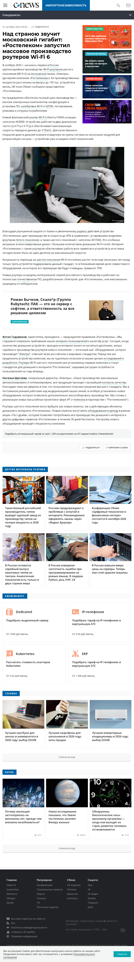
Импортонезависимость (66, 5)
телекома (79, 399)
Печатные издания (47, 907)
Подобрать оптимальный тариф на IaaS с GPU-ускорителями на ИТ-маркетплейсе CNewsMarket (59, 433)
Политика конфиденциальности (29, 927)
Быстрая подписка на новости (28, 918)
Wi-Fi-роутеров (52, 69)
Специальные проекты (50, 889)
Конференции (45, 885)
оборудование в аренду (103, 410)
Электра (24, 354)
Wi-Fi (40, 106)
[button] (118, 5)
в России (53, 65)
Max (90, 885)
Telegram (93, 902)
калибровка (28, 106)
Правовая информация (24, 936)
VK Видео (93, 893)
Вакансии (72, 893)
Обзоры (11, 898)
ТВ (38, 902)
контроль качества (114, 382)
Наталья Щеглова (14, 378)
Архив (10, 902)
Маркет (41, 893)
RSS (13, 923)
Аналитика (13, 889)
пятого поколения (27, 240)
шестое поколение (48, 259)
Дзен (90, 907)
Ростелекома (39, 78)
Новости (11, 885)
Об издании (73, 885)
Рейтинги (12, 893)
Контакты (72, 898)
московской (38, 74)
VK (89, 889)
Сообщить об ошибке (23, 931)
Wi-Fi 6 (43, 117)
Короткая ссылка (118, 447)
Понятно (122, 954)
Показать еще (67, 757)
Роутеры (24, 362)
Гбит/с (48, 130)
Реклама (71, 889)
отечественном (27, 279)
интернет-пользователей (72, 341)
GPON (49, 106)
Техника (41, 898)
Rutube (92, 898)
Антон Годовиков (14, 337)
